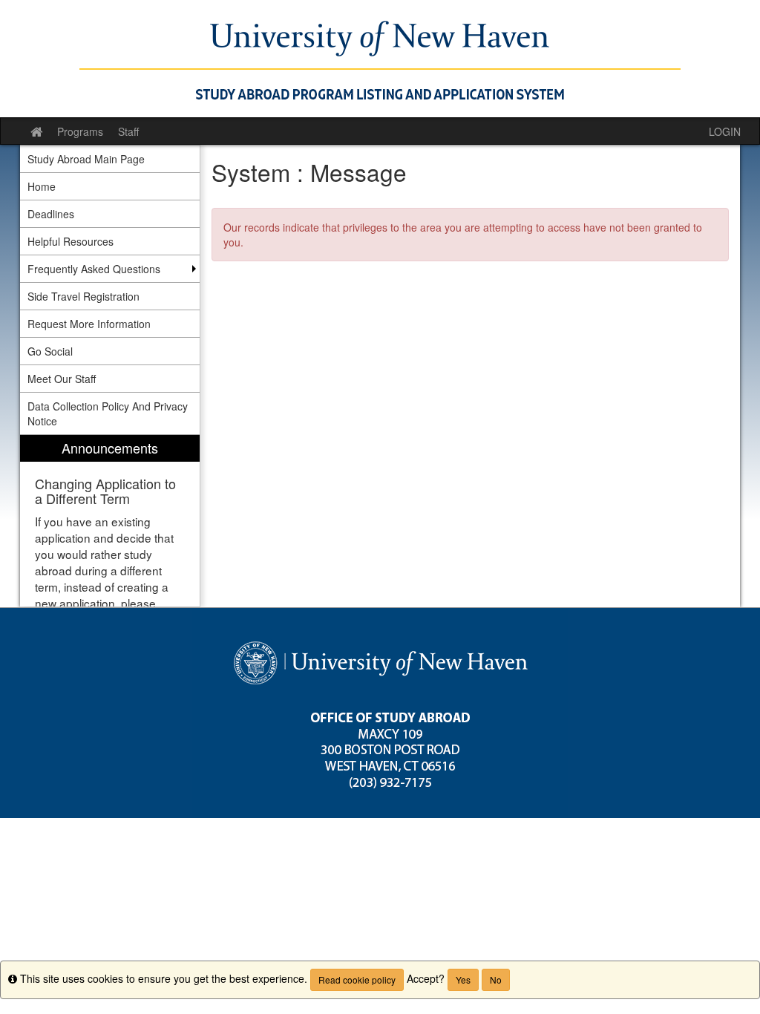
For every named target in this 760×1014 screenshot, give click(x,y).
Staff (128, 131)
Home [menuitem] (41, 186)
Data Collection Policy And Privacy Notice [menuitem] (107, 413)
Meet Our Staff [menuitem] (61, 378)
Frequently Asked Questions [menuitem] (93, 268)
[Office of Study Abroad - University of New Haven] (380, 58)
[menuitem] (110, 520)
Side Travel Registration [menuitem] (83, 296)
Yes (463, 979)
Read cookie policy (357, 979)
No (496, 979)
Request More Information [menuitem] (89, 323)
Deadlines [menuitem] (50, 213)
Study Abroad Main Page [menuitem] (86, 158)
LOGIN (725, 131)
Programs (80, 131)
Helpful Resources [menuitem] (70, 241)
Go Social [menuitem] (50, 351)
